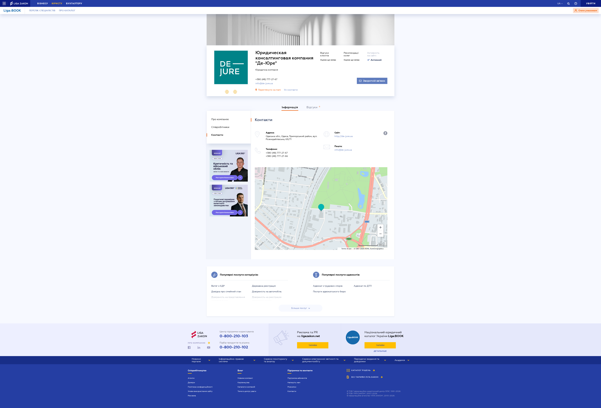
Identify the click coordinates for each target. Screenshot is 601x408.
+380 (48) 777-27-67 (266, 79)
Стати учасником (587, 10)
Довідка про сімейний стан (226, 291)
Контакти (292, 391)
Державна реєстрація (264, 286)
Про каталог (67, 10)
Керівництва (243, 382)
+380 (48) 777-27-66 (277, 156)
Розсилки (292, 387)
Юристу (57, 3)
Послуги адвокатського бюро (329, 291)
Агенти (191, 378)
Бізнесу (42, 3)
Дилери (191, 382)
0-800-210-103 (234, 336)
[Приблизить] (380, 227)
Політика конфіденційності (200, 387)
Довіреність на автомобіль (267, 291)
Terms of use (346, 249)
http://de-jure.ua (343, 136)
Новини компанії (245, 378)
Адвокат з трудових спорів (327, 286)
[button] (4, 3)
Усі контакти (291, 90)
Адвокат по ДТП (363, 286)
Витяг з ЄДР (218, 286)
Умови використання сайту (200, 391)
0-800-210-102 (234, 347)
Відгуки (312, 107)
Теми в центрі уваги (247, 391)
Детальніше (380, 351)
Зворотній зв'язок (374, 80)
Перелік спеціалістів (42, 10)
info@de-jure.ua (264, 83)
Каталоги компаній (246, 387)
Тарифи (313, 345)
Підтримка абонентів (297, 378)
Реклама (192, 396)
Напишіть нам (294, 382)
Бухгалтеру (74, 3)
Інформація (290, 107)
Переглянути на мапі (269, 90)
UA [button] (559, 3)
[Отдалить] (380, 234)
